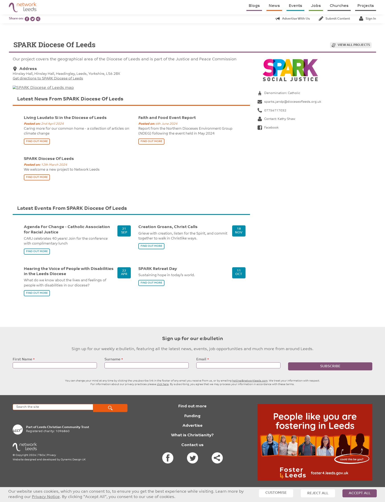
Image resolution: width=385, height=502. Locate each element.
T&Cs (41, 455)
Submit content (338, 18)
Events (295, 6)
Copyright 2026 (26, 455)
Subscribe (330, 366)
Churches (339, 6)
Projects (365, 6)
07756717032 (275, 110)
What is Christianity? (192, 435)
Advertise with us (296, 18)
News (274, 6)
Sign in (371, 18)
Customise (276, 493)
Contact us (192, 445)
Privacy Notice (46, 497)
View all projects (354, 45)
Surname (112, 359)
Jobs (316, 6)
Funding (192, 416)
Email (201, 359)
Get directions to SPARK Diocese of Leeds (48, 78)
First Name (22, 359)
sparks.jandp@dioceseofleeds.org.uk (292, 102)
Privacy (51, 455)
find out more (37, 141)
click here (163, 384)
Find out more (192, 406)
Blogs (254, 6)
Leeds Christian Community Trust (63, 427)
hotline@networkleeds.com (250, 381)
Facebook (271, 127)
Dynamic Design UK (73, 459)
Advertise (192, 426)
